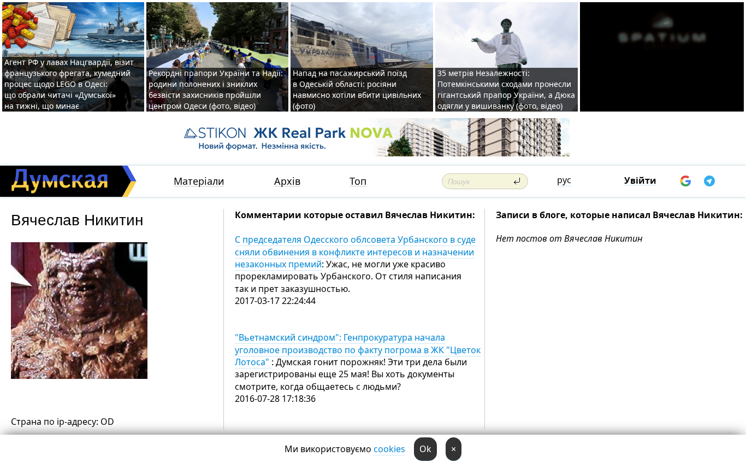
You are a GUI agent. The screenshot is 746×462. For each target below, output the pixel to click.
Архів (287, 181)
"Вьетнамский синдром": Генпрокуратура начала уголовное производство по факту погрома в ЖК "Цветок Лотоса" (358, 349)
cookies (389, 449)
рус (564, 180)
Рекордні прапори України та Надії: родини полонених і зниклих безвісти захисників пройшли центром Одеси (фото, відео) (216, 89)
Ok (425, 449)
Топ (358, 181)
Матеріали (199, 181)
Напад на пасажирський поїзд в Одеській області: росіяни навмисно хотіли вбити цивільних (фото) (357, 89)
